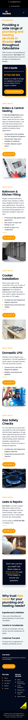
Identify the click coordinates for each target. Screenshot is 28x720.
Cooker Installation (20, 686)
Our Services (7, 680)
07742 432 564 (15, 6)
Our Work (6, 683)
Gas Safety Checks (20, 693)
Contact (6, 688)
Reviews (6, 686)
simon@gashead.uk (15, 2)
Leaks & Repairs (21, 696)
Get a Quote (8, 154)
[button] (23, 12)
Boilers (19, 679)
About (6, 678)
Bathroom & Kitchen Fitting (21, 682)
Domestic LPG (20, 690)
